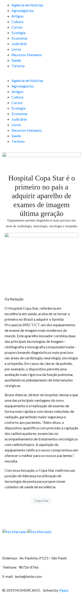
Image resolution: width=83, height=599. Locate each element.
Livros (16, 49)
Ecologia (18, 32)
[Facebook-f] (8, 545)
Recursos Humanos (27, 54)
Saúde (16, 60)
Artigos (18, 16)
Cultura (17, 21)
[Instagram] (21, 545)
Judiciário (19, 43)
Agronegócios (23, 10)
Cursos (17, 27)
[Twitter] (33, 545)
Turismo (18, 66)
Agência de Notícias (27, 5)
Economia (19, 38)
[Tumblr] (46, 545)
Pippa (63, 590)
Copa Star (41, 501)
